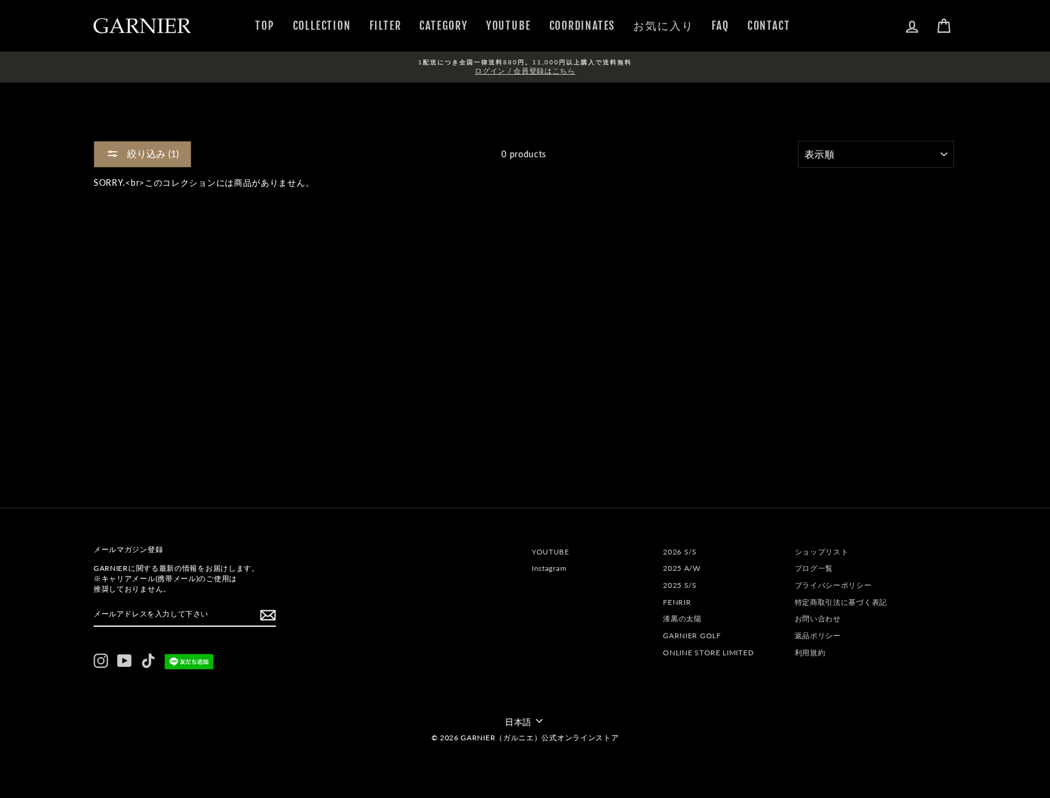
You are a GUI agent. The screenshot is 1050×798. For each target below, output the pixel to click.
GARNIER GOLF (692, 635)
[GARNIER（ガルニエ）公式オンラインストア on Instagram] (101, 660)
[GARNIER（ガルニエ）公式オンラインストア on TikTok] (148, 660)
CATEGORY (443, 25)
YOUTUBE (508, 25)
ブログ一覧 (814, 568)
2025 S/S (680, 585)
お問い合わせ (818, 618)
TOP (264, 25)
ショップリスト (822, 551)
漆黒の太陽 (682, 618)
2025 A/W (682, 568)
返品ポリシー (818, 635)
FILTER (385, 25)
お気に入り (663, 25)
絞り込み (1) (152, 153)
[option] (525, 67)
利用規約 (810, 652)
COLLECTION (322, 25)
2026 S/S (680, 551)
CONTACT (769, 25)
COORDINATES (582, 25)
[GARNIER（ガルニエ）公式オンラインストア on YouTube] (124, 660)
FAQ (720, 25)
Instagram (549, 568)
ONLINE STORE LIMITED (708, 652)
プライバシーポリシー (833, 585)
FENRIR (677, 602)
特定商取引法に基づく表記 (841, 602)
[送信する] (268, 615)
